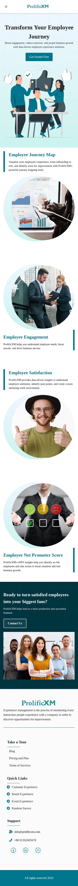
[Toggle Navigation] (6, 6)
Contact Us (15, 623)
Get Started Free (39, 56)
